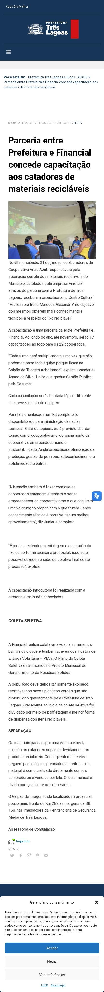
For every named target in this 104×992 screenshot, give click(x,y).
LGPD (44, 985)
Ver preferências (52, 975)
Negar (52, 961)
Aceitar (52, 948)
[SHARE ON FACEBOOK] (20, 855)
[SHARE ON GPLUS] (29, 855)
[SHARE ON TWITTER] (12, 855)
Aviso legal (58, 985)
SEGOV (78, 123)
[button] (96, 902)
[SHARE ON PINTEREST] (37, 855)
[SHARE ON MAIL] (46, 855)
